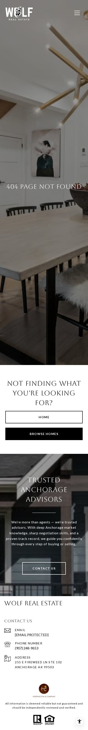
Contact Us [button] (44, 568)
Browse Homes (44, 434)
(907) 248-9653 (26, 648)
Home (44, 417)
